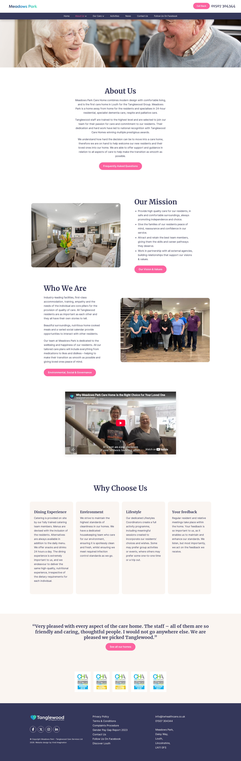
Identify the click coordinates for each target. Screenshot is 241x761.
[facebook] (33, 729)
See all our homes (120, 646)
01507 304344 (223, 6)
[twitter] (41, 729)
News (128, 16)
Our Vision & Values (150, 269)
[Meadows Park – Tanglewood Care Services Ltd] (47, 717)
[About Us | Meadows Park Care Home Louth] (23, 6)
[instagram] (48, 729)
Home (67, 16)
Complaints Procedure (106, 725)
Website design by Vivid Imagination (51, 742)
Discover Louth (101, 743)
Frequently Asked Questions (120, 166)
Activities (114, 16)
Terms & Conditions (104, 721)
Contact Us (142, 16)
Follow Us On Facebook (165, 16)
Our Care (97, 16)
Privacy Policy (101, 716)
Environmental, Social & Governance (70, 372)
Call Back (201, 6)
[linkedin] (56, 729)
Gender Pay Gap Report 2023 (110, 729)
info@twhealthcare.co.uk (170, 716)
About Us (79, 16)
